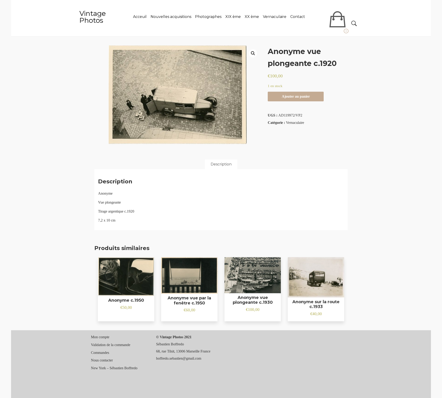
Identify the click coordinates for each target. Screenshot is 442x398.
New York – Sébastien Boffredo (114, 368)
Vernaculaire (274, 16)
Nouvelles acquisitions (171, 16)
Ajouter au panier (296, 96)
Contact (297, 16)
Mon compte (100, 337)
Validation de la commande (110, 345)
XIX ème (233, 16)
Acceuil (140, 16)
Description (221, 164)
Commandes (100, 353)
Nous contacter (102, 360)
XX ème (252, 16)
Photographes (208, 16)
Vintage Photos (92, 17)
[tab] (221, 164)
